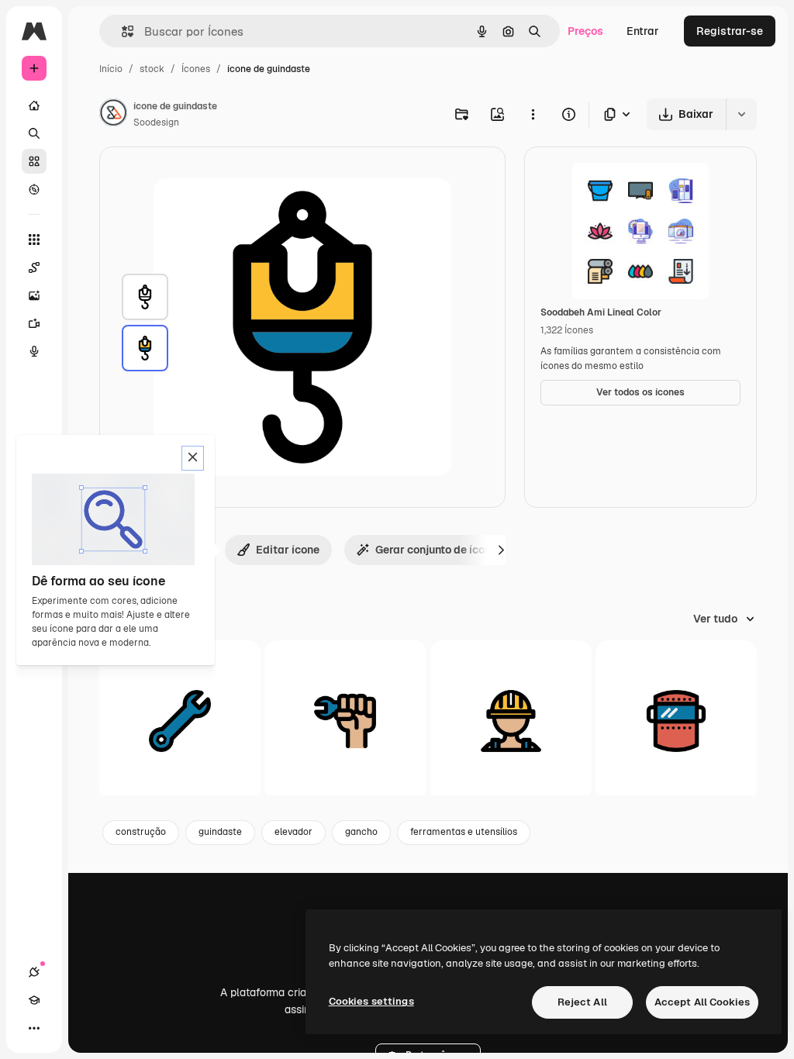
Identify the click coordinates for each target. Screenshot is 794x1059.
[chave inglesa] (180, 721)
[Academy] (34, 1000)
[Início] (34, 105)
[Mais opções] (532, 113)
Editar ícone (287, 550)
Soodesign (156, 122)
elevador (293, 832)
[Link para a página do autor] (113, 114)
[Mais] (34, 1028)
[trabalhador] (511, 721)
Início (111, 69)
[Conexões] (34, 972)
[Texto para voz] (34, 351)
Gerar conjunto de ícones (439, 550)
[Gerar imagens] (34, 295)
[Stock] (34, 161)
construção (141, 832)
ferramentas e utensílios (463, 832)
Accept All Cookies (702, 1002)
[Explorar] (34, 189)
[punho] (345, 721)
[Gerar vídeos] (34, 323)
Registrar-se (729, 31)
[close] (192, 458)
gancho (361, 832)
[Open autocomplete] (121, 31)
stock (152, 69)
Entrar (643, 31)
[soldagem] (676, 721)
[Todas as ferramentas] (34, 239)
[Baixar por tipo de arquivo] (618, 114)
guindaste (220, 832)
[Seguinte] (501, 549)
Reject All (582, 1002)
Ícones (195, 69)
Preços (585, 31)
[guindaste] (145, 297)
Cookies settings (371, 1001)
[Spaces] (34, 267)
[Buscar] (34, 133)
